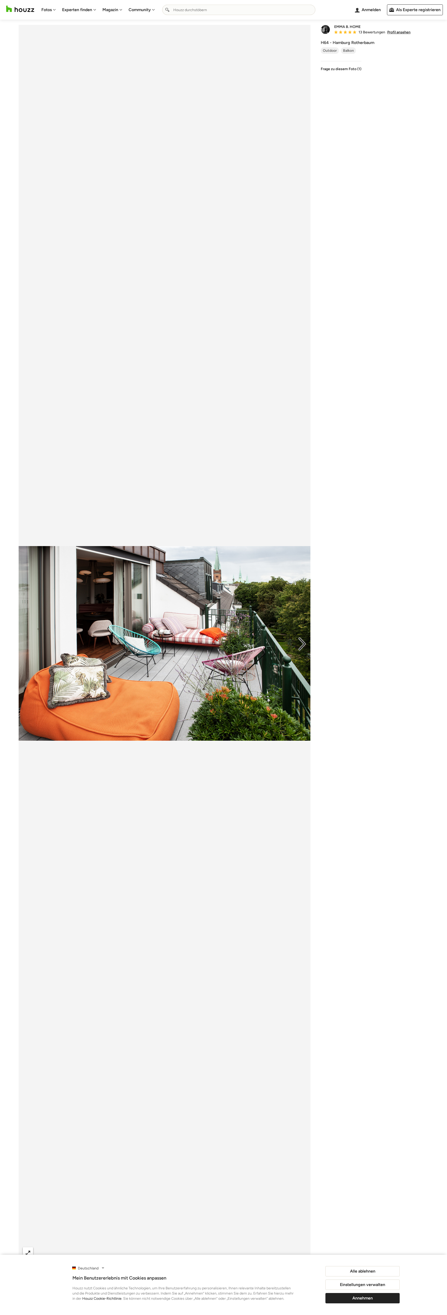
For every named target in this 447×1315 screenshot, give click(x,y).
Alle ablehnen (362, 1271)
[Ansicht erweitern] (28, 1252)
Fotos (46, 9)
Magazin (110, 9)
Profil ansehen (399, 32)
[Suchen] (167, 10)
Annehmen (362, 1298)
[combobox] (238, 10)
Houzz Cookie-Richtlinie (102, 1298)
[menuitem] (48, 10)
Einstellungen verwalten (362, 1284)
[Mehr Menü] (301, 1252)
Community (140, 9)
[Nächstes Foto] (302, 643)
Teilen (149, 1252)
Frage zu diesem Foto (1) (341, 69)
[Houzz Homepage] (20, 9)
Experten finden (77, 9)
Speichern (181, 1252)
